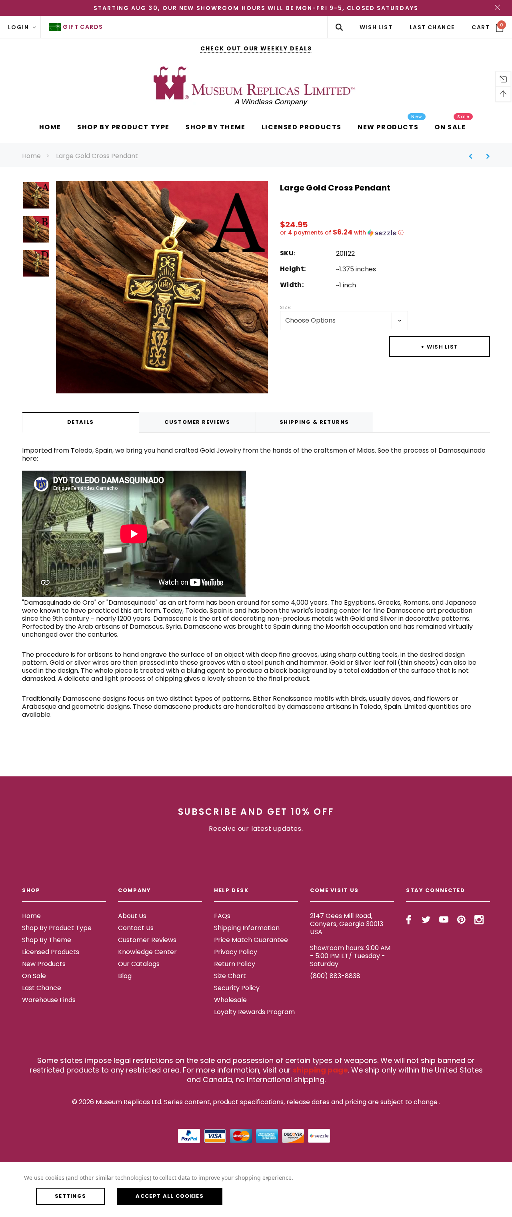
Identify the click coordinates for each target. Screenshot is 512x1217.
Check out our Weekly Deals (256, 48)
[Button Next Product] (485, 156)
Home (31, 155)
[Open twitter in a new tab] (426, 919)
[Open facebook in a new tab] (409, 919)
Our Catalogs (139, 963)
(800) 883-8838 (335, 975)
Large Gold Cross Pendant (97, 155)
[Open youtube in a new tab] (444, 919)
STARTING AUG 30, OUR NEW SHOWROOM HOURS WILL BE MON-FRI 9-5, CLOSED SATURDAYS (256, 8)
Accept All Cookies (169, 1196)
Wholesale (230, 999)
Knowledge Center (147, 951)
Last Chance (41, 987)
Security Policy (237, 987)
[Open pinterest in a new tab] (461, 919)
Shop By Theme (46, 939)
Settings (70, 1196)
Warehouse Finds (49, 999)
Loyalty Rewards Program (254, 1012)
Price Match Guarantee (251, 939)
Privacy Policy (235, 951)
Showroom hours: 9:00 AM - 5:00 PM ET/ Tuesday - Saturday (350, 955)
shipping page (320, 1070)
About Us (132, 915)
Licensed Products (50, 951)
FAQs (222, 915)
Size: (285, 307)
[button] (385, 233)
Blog (125, 975)
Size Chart (230, 975)
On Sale (34, 975)
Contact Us (136, 927)
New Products (44, 963)
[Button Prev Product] (473, 156)
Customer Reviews (147, 939)
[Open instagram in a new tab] (479, 919)
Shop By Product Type (57, 927)
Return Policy (234, 963)
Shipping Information (247, 927)
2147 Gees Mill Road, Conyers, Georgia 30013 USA (346, 923)
